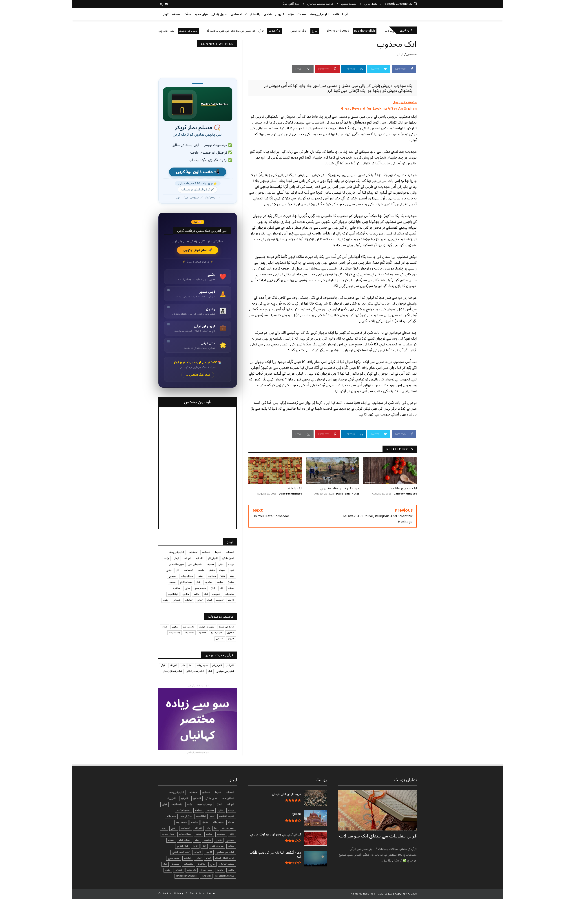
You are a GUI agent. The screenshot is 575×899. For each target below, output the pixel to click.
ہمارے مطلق (348, 4)
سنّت (187, 14)
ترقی (221, 564)
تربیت (231, 564)
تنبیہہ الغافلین (176, 564)
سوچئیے (172, 576)
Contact (163, 893)
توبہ (232, 570)
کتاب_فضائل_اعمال (172, 671)
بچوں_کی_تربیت (217, 31)
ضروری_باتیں (216, 846)
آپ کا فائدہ (340, 14)
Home (211, 893)
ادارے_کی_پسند (319, 14)
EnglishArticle (224, 876)
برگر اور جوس (327, 31)
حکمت (201, 570)
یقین (165, 600)
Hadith (206, 876)
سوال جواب (187, 576)
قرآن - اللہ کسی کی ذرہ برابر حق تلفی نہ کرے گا (264, 31)
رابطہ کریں (370, 4)
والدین (185, 594)
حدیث (222, 570)
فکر (221, 588)
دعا (190, 665)
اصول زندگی (219, 14)
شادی (268, 14)
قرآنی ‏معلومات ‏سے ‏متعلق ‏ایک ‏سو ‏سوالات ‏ (378, 836)
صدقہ (176, 14)
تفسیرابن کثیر (195, 564)
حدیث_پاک (202, 665)
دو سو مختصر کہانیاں (320, 4)
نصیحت (216, 594)
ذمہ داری (188, 570)
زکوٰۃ (223, 576)
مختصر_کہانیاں (407, 54)
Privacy (179, 893)
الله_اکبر (230, 665)
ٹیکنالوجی (173, 594)
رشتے (169, 570)
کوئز (165, 14)
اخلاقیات (193, 552)
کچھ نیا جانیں (399, 13)
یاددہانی (177, 600)
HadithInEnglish (393, 31)
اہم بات (187, 558)
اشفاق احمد (228, 798)
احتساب (230, 552)
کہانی (199, 600)
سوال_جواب (168, 834)
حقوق (212, 570)
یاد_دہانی (191, 870)
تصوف (210, 564)
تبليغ (164, 804)
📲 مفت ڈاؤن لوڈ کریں (197, 172)
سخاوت (212, 576)
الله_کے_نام (213, 558)
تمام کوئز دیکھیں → (198, 375)
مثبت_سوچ (200, 588)
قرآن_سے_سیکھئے (225, 671)
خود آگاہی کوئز (290, 4)
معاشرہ (177, 588)
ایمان (176, 558)
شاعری (208, 582)
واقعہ (196, 594)
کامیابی (219, 600)
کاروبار (279, 14)
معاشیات (229, 594)
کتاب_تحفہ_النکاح (194, 671)
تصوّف (198, 810)
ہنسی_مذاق (206, 870)
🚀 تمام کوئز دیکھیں (197, 250)
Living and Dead (367, 31)
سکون (231, 582)
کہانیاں (188, 600)
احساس (236, 14)
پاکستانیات (252, 14)
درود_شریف (228, 828)
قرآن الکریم (303, 31)
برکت (166, 558)
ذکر (177, 570)
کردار (209, 600)
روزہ (232, 576)
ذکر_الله (173, 665)
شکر (198, 582)
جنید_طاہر (171, 816)
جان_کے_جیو (188, 627)
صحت (301, 14)
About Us (195, 893)
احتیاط (218, 552)
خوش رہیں (181, 822)
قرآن (213, 588)
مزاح (291, 14)
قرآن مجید (201, 14)
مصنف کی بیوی (404, 102)
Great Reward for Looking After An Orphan (379, 108)
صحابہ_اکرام (186, 582)
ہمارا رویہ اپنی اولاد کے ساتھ (186, 31)
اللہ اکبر (199, 558)
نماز (206, 594)
